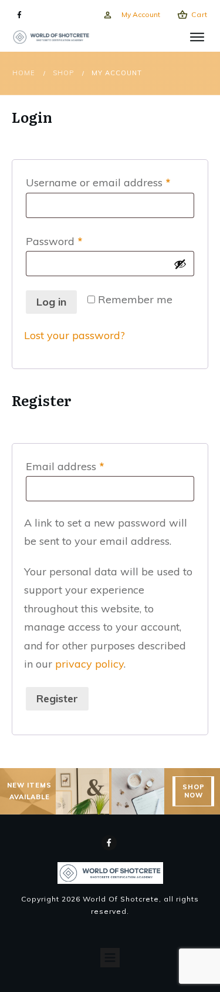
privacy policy (89, 664)
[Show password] (180, 263)
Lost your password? (74, 335)
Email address (87, 466)
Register (57, 698)
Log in (51, 302)
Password (76, 241)
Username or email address (110, 182)
